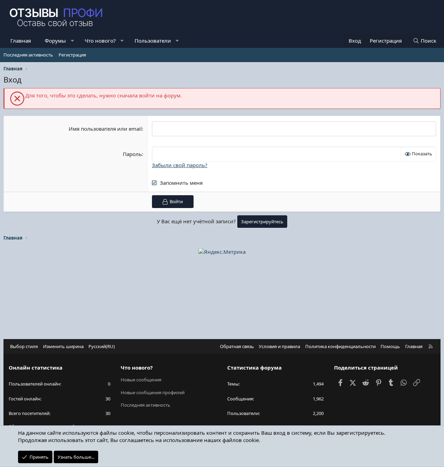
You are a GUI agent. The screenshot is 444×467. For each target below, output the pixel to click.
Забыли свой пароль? (179, 165)
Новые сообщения (141, 380)
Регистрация (72, 55)
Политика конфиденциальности (340, 346)
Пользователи (153, 40)
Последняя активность (28, 55)
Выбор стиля (24, 346)
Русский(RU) (101, 346)
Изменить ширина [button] (63, 346)
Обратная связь (237, 346)
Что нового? (100, 40)
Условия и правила (279, 346)
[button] (72, 41)
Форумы (55, 40)
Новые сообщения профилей (153, 392)
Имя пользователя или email (105, 128)
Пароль (132, 153)
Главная (20, 40)
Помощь (390, 346)
